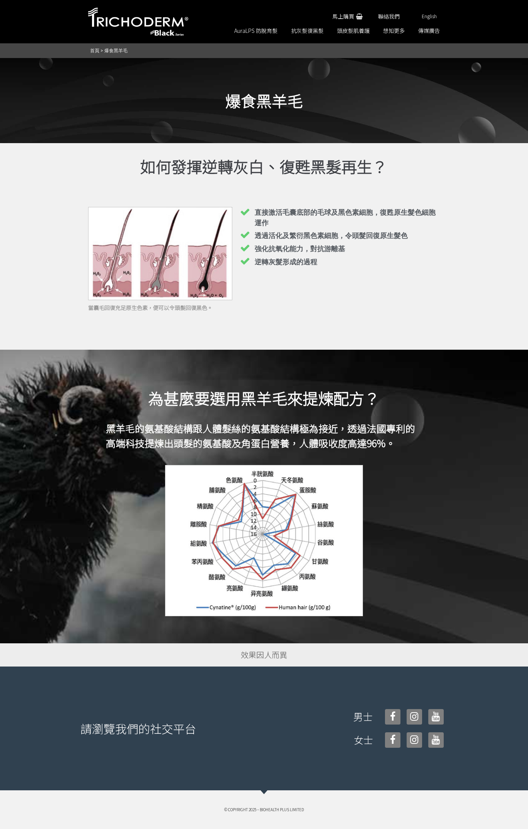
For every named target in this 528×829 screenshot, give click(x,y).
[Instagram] (414, 717)
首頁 (94, 50)
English (429, 16)
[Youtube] (436, 717)
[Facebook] (392, 717)
